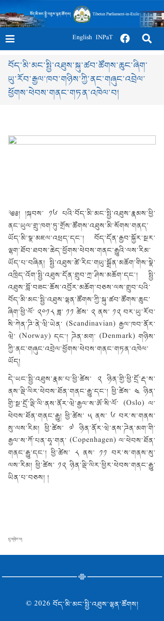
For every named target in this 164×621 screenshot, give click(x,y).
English (82, 38)
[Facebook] (125, 38)
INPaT (104, 38)
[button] (10, 38)
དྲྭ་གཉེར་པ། (15, 539)
